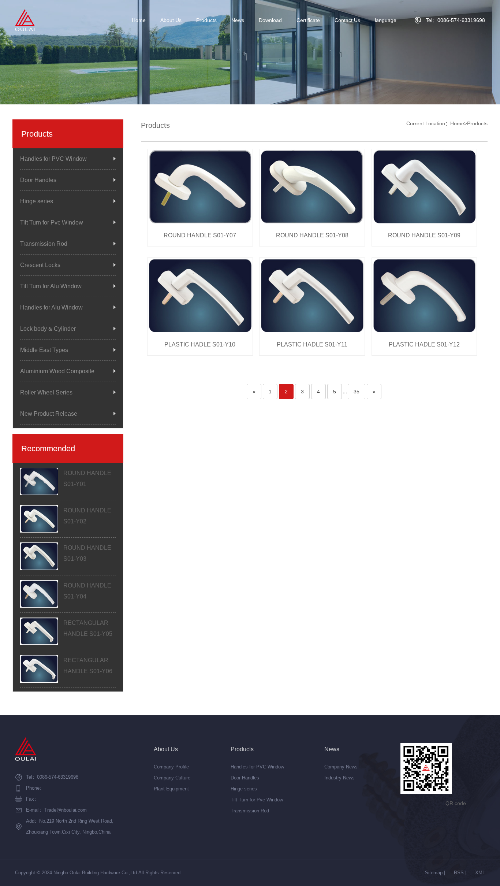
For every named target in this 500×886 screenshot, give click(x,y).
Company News (341, 767)
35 (356, 391)
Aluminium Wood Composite (57, 371)
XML (480, 872)
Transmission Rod (43, 244)
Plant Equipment (171, 789)
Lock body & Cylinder (48, 329)
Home (139, 20)
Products (206, 20)
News (237, 20)
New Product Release (48, 414)
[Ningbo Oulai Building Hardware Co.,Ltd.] (25, 20)
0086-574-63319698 (57, 777)
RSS (459, 872)
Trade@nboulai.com (65, 810)
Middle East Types (44, 350)
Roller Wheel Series (46, 392)
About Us (171, 20)
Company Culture (172, 778)
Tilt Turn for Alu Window (51, 286)
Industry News (339, 778)
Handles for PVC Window (53, 159)
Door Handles (38, 180)
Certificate (308, 20)
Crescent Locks (40, 265)
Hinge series (36, 201)
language (385, 20)
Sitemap (434, 872)
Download (270, 20)
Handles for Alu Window (51, 307)
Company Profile (171, 767)
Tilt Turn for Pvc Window (51, 222)
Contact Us (347, 20)
